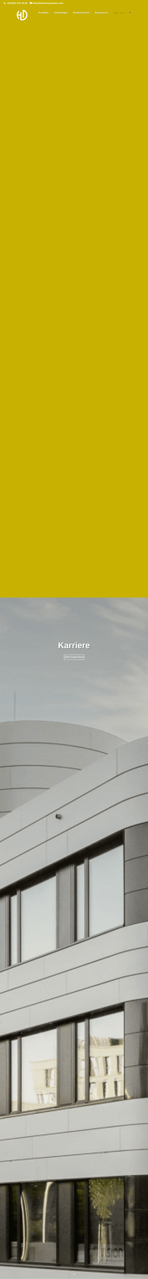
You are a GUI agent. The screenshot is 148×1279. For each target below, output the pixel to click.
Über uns (118, 13)
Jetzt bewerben (74, 657)
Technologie (60, 13)
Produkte (43, 13)
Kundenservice (81, 13)
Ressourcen (101, 13)
